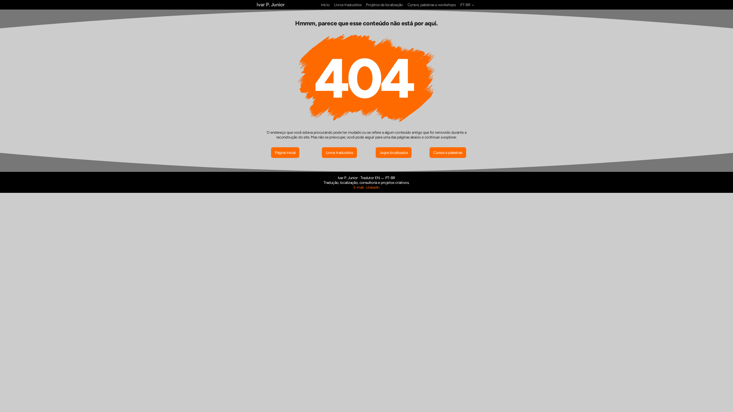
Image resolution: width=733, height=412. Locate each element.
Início (325, 4)
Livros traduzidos (347, 4)
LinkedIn (372, 187)
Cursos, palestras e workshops (432, 4)
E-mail (358, 187)
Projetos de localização (384, 4)
